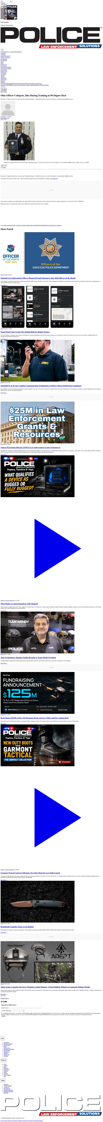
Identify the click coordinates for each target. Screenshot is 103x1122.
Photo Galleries (36, 83)
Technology (3, 72)
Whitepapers (18, 83)
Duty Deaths (34, 225)
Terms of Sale (17, 1120)
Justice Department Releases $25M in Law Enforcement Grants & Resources (30, 447)
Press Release (22, 85)
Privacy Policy (4, 1120)
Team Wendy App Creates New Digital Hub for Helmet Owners (25, 332)
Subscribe (3, 25)
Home (2, 91)
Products (30, 83)
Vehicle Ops (3, 78)
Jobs (41, 83)
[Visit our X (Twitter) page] (3, 1002)
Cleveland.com (54, 178)
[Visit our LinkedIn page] (4, 1002)
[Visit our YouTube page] (6, 1002)
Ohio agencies (7, 225)
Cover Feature (6, 1)
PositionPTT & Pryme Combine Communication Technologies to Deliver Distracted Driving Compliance (41, 386)
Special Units (4, 70)
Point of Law (4, 64)
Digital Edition (9, 25)
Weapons (3, 81)
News (11, 1)
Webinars (22, 1)
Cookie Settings (9, 85)
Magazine (12, 83)
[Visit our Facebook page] (1, 1002)
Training (3, 75)
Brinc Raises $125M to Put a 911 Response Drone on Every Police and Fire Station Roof (34, 718)
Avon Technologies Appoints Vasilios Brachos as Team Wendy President (28, 658)
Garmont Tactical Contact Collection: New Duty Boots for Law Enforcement (30, 873)
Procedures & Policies (6, 67)
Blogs (8, 83)
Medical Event (46, 225)
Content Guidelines (29, 85)
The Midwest (28, 225)
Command (3, 53)
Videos (18, 1)
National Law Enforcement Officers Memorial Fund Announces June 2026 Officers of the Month (38, 278)
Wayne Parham (9, 600)
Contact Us (16, 85)
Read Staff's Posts (5, 118)
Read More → (4, 285)
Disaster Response (5, 56)
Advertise (3, 85)
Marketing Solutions (39, 85)
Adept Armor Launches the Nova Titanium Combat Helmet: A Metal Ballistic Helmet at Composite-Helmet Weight (45, 987)
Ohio (38, 225)
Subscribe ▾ (3, 4)
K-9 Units (22, 225)
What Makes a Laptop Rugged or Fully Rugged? (19, 604)
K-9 (51, 225)
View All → (3, 995)
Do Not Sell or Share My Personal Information (32, 1120)
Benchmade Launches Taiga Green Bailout (17, 927)
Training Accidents (15, 225)
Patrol (2, 61)
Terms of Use (11, 1120)
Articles (14, 1)
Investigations (4, 59)
